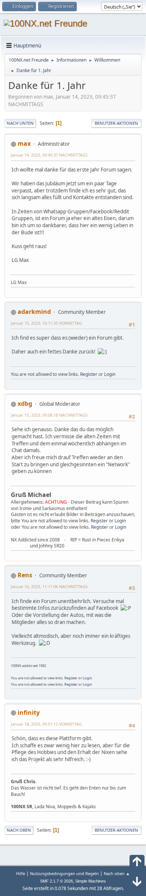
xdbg (25, 403)
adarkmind (34, 312)
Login (109, 374)
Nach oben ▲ (117, 873)
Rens (25, 575)
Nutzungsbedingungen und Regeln (64, 873)
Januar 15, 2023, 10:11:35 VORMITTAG (46, 323)
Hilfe (20, 873)
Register (88, 374)
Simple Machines (90, 881)
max (24, 143)
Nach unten (20, 123)
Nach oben (19, 830)
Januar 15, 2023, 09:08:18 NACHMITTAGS (49, 415)
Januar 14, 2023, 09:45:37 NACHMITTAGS (49, 155)
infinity (29, 712)
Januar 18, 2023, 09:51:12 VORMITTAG (46, 724)
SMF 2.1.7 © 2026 (56, 881)
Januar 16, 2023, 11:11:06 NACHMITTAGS (49, 586)
